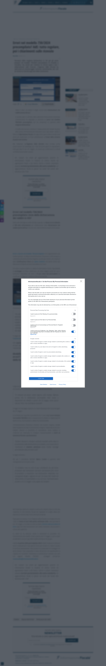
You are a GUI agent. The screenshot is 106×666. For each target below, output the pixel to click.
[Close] (81, 281)
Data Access (53, 384)
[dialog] (53, 333)
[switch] (73, 314)
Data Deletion (43, 384)
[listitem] (53, 310)
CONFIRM (41, 378)
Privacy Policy (62, 384)
